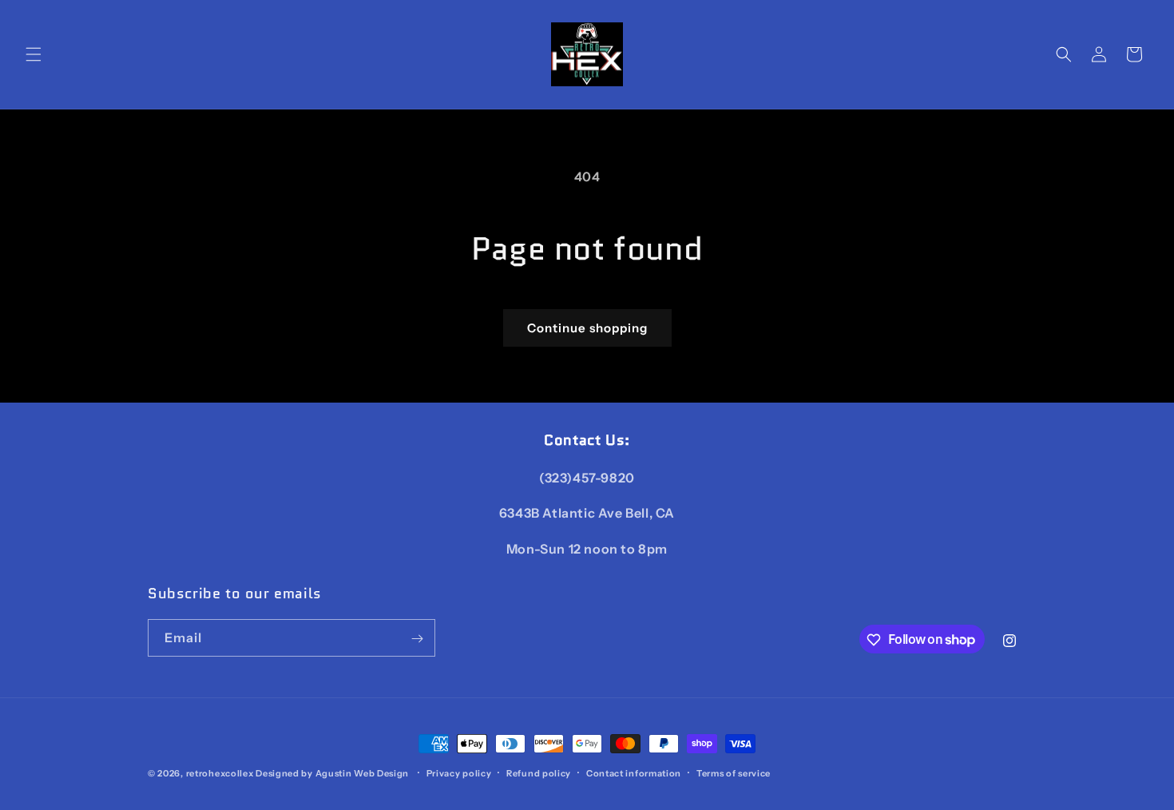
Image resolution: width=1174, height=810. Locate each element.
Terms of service (733, 772)
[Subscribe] (416, 638)
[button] (33, 54)
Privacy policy (459, 772)
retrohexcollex (220, 773)
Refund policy (538, 772)
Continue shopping (587, 328)
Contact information (633, 772)
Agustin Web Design (362, 773)
